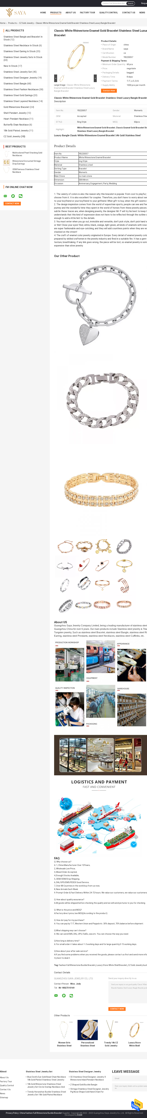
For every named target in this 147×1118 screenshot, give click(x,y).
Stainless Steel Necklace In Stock (21, 45)
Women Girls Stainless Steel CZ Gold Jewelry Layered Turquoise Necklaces (64, 1044)
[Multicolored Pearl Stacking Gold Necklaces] (6, 154)
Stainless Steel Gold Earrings (18, 95)
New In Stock (10, 66)
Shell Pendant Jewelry (15, 113)
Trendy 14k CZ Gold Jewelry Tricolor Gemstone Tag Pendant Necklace (111, 1044)
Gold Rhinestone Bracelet (16, 107)
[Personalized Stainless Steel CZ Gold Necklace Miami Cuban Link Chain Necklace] (88, 1030)
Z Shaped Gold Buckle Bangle (83, 1084)
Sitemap (4, 1097)
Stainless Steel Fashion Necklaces (21, 89)
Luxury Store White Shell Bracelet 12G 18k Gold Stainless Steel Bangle (134, 1044)
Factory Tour (87, 12)
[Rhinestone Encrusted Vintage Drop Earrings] (6, 162)
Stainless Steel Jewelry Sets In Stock (23, 57)
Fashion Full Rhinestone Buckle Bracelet (77, 965)
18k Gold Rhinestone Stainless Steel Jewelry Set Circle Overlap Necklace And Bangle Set (46, 1086)
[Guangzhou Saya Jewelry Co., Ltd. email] (7, 196)
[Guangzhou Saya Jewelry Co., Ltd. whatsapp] (14, 196)
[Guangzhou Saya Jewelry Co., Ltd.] (16, 12)
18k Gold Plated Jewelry (16, 130)
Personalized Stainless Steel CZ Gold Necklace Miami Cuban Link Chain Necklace (87, 1044)
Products (55, 12)
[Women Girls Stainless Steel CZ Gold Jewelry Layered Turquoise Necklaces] (64, 1030)
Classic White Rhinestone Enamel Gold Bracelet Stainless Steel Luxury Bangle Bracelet (74, 88)
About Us (71, 12)
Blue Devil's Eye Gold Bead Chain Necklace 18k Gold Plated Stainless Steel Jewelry (46, 1078)
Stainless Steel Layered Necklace (21, 101)
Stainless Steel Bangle (15, 83)
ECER (79, 1115)
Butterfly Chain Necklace (16, 124)
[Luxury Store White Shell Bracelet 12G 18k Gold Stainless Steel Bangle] (134, 1030)
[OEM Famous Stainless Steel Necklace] (6, 170)
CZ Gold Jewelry (26, 23)
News (142, 12)
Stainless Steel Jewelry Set (18, 71)
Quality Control (108, 12)
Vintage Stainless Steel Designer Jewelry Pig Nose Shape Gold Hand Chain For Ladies (89, 1091)
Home (43, 12)
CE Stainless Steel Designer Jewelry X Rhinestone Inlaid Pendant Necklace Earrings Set (88, 1079)
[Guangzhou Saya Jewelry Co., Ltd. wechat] (22, 196)
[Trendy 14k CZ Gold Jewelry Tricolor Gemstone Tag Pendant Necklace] (111, 1030)
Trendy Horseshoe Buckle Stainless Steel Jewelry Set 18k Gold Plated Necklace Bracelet (46, 1094)
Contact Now (109, 91)
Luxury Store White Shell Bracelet (111, 965)
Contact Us (128, 12)
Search (130, 3)
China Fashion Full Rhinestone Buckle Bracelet (41, 1113)
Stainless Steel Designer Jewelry (20, 77)
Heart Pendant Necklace (16, 118)
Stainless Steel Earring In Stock (20, 51)
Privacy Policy (12, 1113)
